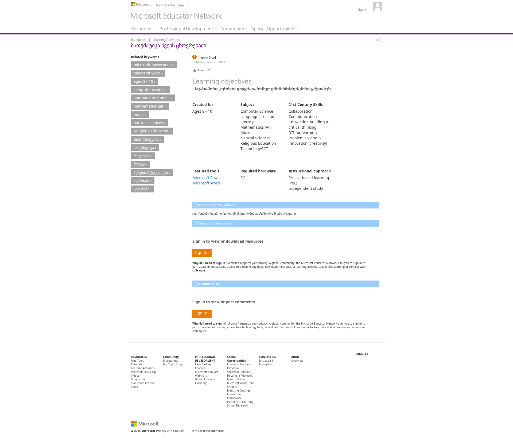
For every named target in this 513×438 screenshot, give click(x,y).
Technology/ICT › (147, 139)
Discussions (170, 360)
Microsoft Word (206, 183)
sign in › (202, 252)
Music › (140, 114)
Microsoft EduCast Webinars (206, 373)
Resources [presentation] (141, 28)
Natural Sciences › (149, 122)
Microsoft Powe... (207, 177)
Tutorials (136, 364)
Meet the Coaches (238, 390)
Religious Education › (152, 130)
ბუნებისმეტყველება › (152, 172)
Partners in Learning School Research (240, 403)
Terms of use (199, 431)
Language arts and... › (153, 97)
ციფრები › (142, 188)
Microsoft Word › (148, 73)
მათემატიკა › (145, 147)
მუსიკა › (140, 164)
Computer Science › (151, 89)
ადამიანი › (143, 180)
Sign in (362, 9)
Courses (200, 368)
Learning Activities (166, 39)
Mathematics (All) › (150, 106)
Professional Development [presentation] (186, 28)
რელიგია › (143, 155)
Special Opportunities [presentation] (273, 28)
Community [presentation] (232, 28)
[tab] (143, 29)
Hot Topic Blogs (173, 364)
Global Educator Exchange (205, 381)
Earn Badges (203, 364)
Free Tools (137, 360)
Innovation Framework (234, 396)
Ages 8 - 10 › (144, 81)
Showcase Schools (238, 372)
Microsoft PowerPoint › (154, 64)
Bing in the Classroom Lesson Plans (142, 383)
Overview (297, 360)
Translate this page (170, 5)
